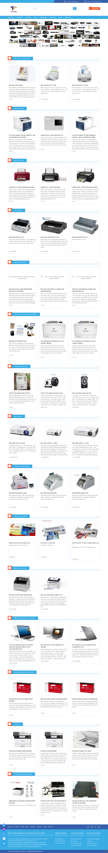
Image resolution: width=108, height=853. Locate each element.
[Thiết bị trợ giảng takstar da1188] (54, 381)
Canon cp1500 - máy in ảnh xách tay (52, 135)
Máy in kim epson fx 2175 (79, 237)
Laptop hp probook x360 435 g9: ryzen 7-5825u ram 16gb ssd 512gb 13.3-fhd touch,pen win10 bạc (21, 647)
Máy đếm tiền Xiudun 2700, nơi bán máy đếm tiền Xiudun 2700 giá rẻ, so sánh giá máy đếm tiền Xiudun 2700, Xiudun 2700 (85, 497)
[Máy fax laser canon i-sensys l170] (54, 583)
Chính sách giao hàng (60, 841)
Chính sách (68, 17)
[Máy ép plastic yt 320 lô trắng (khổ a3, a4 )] (85, 531)
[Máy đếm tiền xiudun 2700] (85, 481)
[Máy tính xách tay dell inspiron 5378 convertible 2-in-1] (85, 633)
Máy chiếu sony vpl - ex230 (80, 443)
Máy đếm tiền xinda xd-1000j (18, 493)
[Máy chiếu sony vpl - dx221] (54, 431)
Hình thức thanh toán (60, 843)
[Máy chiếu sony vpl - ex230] (85, 431)
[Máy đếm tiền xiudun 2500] (54, 481)
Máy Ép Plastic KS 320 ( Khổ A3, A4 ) (18, 545)
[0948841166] (4, 825)
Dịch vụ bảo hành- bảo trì (77, 843)
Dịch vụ (36, 17)
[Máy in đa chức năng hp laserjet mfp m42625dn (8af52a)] (85, 277)
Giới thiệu (28, 17)
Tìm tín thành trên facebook (93, 839)
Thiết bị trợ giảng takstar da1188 (51, 393)
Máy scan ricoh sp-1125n (80, 85)
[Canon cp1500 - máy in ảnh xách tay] (54, 124)
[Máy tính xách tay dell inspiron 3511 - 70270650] (54, 633)
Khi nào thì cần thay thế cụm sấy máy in (53, 801)
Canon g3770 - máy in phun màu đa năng (21, 187)
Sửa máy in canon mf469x (49, 751)
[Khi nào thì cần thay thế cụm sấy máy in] (54, 789)
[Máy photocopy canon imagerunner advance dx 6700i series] (22, 277)
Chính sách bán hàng (76, 845)
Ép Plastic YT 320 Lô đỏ (47, 545)
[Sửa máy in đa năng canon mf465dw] (22, 739)
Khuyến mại (43, 17)
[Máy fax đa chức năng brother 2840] (22, 583)
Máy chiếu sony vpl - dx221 (49, 443)
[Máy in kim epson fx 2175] (85, 226)
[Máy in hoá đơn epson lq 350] (54, 226)
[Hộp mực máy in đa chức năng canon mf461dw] (22, 687)
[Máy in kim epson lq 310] (22, 226)
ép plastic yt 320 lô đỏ (48, 543)
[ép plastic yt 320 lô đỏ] (54, 531)
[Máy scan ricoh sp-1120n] (54, 74)
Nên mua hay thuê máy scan (18, 341)
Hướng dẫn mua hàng (92, 843)
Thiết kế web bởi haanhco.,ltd (34, 851)
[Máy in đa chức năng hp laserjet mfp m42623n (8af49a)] (54, 277)
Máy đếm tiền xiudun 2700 (80, 493)
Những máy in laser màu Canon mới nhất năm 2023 (22, 805)
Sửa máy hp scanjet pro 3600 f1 (82, 751)
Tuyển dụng (89, 841)
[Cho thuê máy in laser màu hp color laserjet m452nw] (54, 329)
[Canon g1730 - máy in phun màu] (54, 176)
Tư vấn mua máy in (91, 845)
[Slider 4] (54, 34)
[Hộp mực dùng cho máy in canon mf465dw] (54, 687)
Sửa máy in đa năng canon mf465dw (20, 751)
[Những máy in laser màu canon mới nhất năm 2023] (22, 789)
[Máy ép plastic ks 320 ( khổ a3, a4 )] (22, 531)
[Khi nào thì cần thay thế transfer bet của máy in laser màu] (85, 789)
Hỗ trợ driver (74, 841)
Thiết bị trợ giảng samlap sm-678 (19, 393)
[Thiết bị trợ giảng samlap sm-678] (22, 381)
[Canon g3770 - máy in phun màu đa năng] (22, 176)
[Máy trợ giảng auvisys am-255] (85, 381)
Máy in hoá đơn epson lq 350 (50, 237)
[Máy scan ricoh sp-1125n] (85, 74)
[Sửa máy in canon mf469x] (54, 739)
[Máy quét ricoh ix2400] (22, 74)
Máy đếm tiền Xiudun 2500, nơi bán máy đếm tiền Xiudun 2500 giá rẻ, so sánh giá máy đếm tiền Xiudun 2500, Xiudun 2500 (53, 497)
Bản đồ (60, 17)
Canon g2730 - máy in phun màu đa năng (85, 187)
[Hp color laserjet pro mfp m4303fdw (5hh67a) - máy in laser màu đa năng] (85, 124)
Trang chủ (11, 17)
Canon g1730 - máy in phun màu (50, 187)
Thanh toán (52, 17)
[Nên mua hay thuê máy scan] (22, 329)
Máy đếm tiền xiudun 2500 (49, 493)
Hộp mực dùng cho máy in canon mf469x (85, 699)
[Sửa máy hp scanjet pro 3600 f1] (85, 739)
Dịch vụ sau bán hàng (76, 839)
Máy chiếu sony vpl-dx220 (17, 443)
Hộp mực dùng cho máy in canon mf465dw (54, 699)
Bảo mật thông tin (59, 839)
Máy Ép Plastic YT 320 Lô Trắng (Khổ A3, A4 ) (84, 547)
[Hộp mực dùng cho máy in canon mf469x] (85, 687)
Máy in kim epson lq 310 (16, 237)
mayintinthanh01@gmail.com (73, 1)
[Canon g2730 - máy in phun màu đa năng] (85, 176)
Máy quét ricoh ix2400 (16, 85)
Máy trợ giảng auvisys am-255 (81, 393)
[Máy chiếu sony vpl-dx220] (22, 431)
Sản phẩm (19, 17)
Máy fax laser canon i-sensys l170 (51, 595)
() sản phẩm (95, 8)
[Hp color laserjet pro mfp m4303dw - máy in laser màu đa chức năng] (22, 124)
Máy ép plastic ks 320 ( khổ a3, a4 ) (19, 543)
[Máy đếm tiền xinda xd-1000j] (22, 481)
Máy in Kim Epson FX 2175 (79, 239)
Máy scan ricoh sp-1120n (48, 85)
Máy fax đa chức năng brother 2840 (20, 595)
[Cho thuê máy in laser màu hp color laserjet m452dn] (85, 329)
